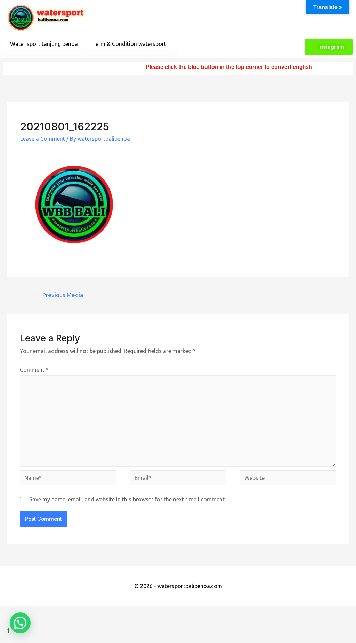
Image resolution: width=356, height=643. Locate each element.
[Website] (288, 479)
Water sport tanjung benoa (44, 44)
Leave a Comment (42, 139)
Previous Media (59, 294)
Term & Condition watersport (129, 44)
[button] (20, 622)
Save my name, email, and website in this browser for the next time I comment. (127, 499)
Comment (34, 370)
